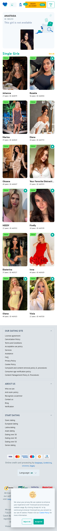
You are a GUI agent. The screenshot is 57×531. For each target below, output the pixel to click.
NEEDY (6, 225)
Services (8, 350)
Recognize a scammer (13, 396)
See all (51, 54)
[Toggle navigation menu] (13, 4)
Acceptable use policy (14, 346)
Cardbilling (47, 463)
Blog (7, 403)
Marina (6, 137)
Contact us (9, 399)
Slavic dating (10, 420)
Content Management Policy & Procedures (22, 375)
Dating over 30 (11, 434)
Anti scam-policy (11, 392)
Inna (32, 269)
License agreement (12, 336)
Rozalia (33, 93)
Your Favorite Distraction (42, 181)
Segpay (32, 466)
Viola (32, 313)
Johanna (7, 93)
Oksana (6, 181)
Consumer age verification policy (18, 371)
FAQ (6, 357)
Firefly (33, 225)
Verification (9, 406)
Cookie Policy (44, 512)
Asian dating (10, 431)
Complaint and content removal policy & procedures (26, 368)
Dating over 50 (11, 442)
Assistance (9, 353)
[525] (21, 5)
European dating (11, 424)
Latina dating (10, 427)
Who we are (9, 389)
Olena (6, 313)
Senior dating (10, 445)
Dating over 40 (11, 438)
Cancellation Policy (12, 339)
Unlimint (25, 466)
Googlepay (39, 463)
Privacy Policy (10, 361)
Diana (32, 137)
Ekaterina (7, 269)
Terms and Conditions (13, 343)
